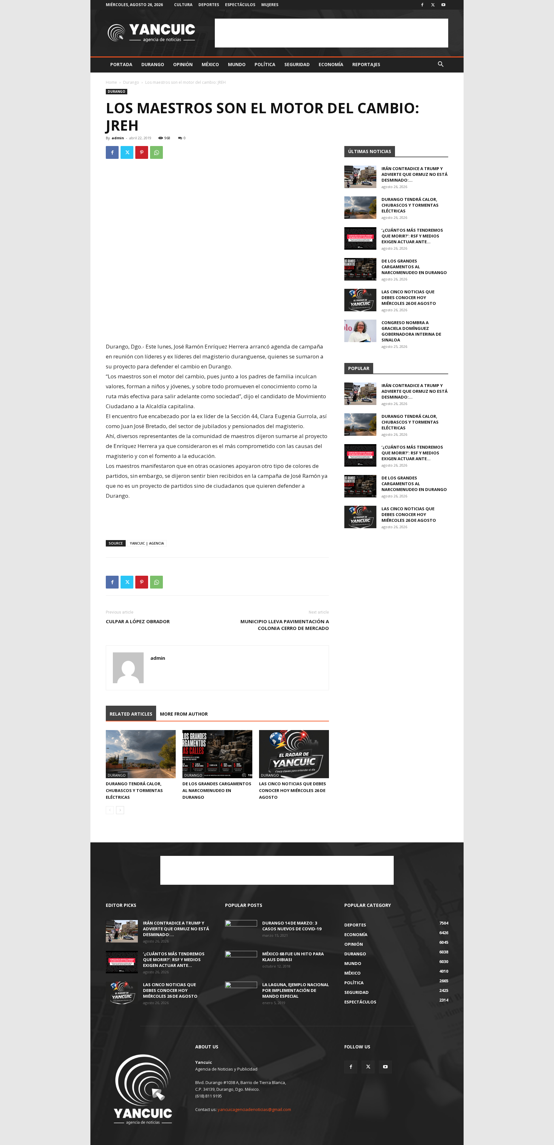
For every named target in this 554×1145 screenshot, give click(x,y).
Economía (331, 64)
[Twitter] (433, 5)
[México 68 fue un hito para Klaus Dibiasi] (241, 962)
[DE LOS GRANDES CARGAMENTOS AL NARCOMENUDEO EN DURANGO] (217, 754)
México (210, 64)
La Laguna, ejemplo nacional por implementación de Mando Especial (295, 990)
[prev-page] (110, 810)
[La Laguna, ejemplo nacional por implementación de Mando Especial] (241, 993)
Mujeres (269, 4)
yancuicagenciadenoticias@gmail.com (254, 1109)
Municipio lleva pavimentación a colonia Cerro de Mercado (284, 624)
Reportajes (366, 64)
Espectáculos (240, 4)
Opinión (183, 64)
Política (265, 64)
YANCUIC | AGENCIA (147, 543)
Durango (152, 64)
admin (118, 137)
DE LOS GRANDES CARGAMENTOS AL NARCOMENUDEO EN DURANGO (216, 790)
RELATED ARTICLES (131, 714)
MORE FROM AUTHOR (184, 714)
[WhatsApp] (156, 152)
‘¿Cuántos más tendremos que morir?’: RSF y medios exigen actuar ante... (412, 236)
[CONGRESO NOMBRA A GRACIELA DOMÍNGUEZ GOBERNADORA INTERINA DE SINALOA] (360, 331)
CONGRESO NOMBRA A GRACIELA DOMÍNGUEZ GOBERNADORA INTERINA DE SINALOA (411, 331)
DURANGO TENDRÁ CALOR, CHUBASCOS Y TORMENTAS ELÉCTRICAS (134, 790)
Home (111, 82)
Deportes (208, 4)
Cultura (183, 4)
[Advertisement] (331, 33)
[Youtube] (443, 5)
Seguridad (297, 64)
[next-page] (120, 810)
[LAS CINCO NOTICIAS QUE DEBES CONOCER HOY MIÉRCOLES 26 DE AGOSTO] (294, 754)
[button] (440, 65)
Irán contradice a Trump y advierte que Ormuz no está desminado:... (415, 174)
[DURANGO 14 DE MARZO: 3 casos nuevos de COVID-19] (241, 931)
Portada (121, 64)
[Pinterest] (141, 152)
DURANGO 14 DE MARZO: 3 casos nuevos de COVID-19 (291, 926)
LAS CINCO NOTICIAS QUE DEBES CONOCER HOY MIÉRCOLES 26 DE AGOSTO (292, 790)
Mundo (237, 64)
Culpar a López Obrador (138, 621)
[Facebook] (422, 5)
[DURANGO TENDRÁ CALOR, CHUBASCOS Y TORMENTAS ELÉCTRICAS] (141, 754)
